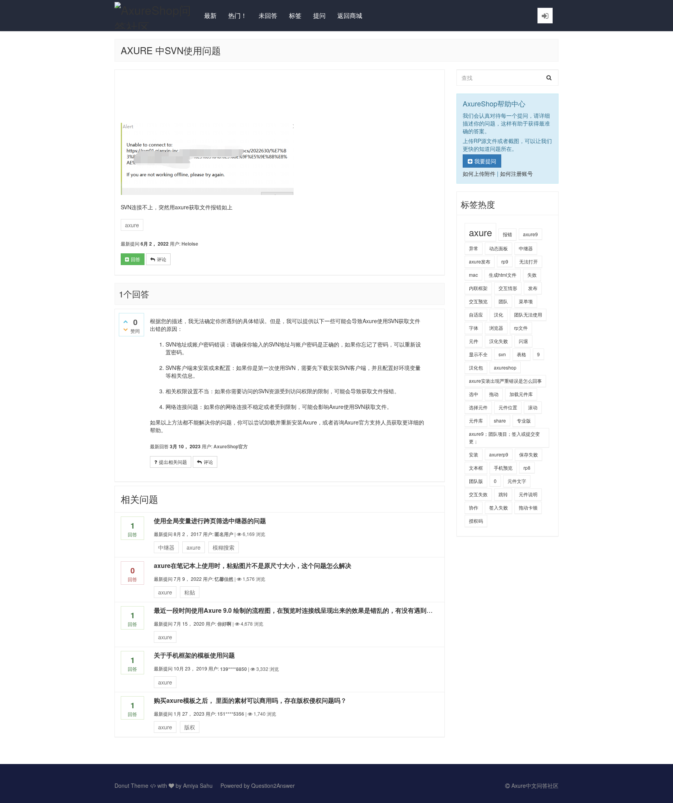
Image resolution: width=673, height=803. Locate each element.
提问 (319, 15)
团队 (503, 301)
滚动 (532, 407)
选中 (473, 394)
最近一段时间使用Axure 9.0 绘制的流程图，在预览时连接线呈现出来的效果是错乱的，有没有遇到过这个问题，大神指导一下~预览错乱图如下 (351, 610)
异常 (473, 248)
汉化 (498, 314)
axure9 (530, 234)
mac (473, 274)
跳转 (503, 494)
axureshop (505, 367)
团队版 (476, 481)
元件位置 (508, 407)
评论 (161, 259)
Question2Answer (273, 785)
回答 (135, 259)
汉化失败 (498, 341)
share (500, 420)
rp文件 (521, 327)
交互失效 (478, 494)
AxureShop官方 (230, 446)
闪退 (523, 341)
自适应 (476, 314)
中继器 (166, 547)
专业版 (524, 420)
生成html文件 (502, 274)
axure (132, 225)
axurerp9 (498, 454)
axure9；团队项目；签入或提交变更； (504, 437)
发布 (532, 288)
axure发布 (479, 261)
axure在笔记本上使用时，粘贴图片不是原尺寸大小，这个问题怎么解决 (252, 565)
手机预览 (503, 467)
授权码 (476, 520)
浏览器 (496, 327)
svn (502, 354)
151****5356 (230, 713)
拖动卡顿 (528, 507)
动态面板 (498, 248)
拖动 (494, 394)
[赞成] (125, 321)
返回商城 (349, 15)
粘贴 (189, 592)
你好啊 (224, 623)
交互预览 (478, 301)
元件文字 (516, 481)
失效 (532, 274)
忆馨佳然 (224, 578)
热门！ (237, 15)
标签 (295, 15)
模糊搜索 (223, 547)
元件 (473, 341)
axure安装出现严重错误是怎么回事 (505, 380)
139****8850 (233, 668)
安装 (473, 454)
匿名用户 (224, 534)
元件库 (476, 420)
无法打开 (528, 261)
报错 (507, 234)
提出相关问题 (173, 461)
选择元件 (478, 407)
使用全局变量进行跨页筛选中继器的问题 (210, 520)
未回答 (268, 15)
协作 (473, 507)
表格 (521, 354)
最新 (210, 15)
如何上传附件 (479, 173)
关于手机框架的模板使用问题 (194, 655)
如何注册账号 (516, 173)
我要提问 (485, 161)
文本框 (476, 467)
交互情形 (508, 288)
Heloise (189, 243)
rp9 (504, 261)
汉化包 (476, 367)
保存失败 (528, 454)
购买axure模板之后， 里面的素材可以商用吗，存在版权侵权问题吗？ (250, 700)
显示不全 (478, 354)
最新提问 (130, 243)
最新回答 (159, 446)
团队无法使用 (528, 314)
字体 (473, 327)
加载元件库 (521, 394)
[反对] (125, 329)
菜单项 (526, 301)
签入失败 (498, 507)
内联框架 (478, 288)
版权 (189, 727)
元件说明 (528, 494)
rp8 (526, 467)
